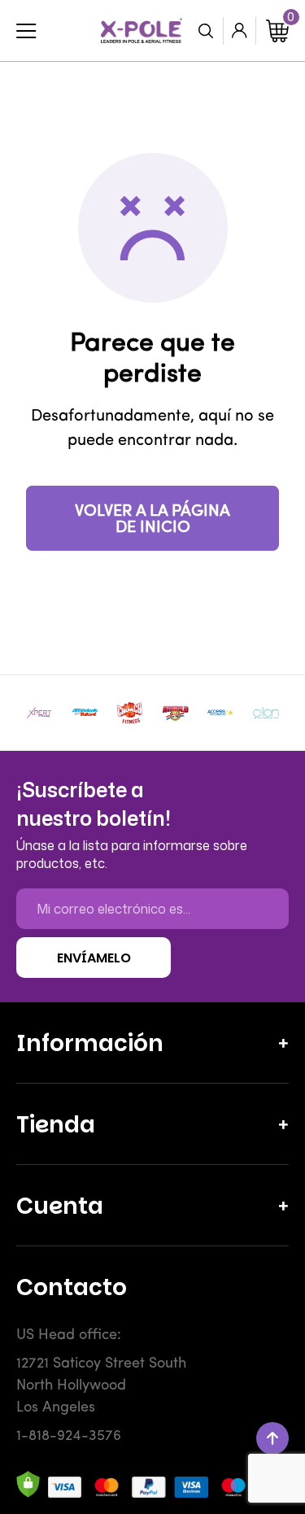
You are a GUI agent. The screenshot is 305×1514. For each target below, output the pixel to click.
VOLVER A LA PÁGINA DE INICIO (152, 520)
